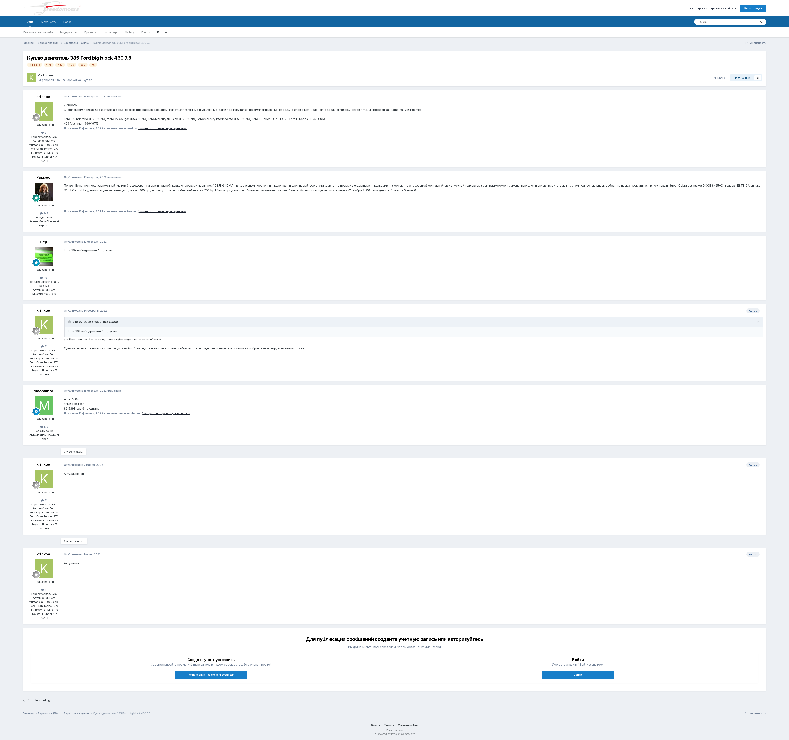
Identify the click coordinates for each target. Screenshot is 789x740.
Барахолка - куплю (79, 80)
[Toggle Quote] (70, 321)
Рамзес (43, 177)
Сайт (30, 21)
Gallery (129, 32)
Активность (48, 21)
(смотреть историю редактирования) (162, 128)
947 (45, 213)
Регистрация (753, 8)
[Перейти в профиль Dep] (44, 256)
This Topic (745, 21)
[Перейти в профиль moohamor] (44, 405)
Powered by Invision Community (395, 733)
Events (145, 32)
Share (720, 77)
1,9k (45, 277)
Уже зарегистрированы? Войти (712, 8)
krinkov (48, 75)
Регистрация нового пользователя (211, 674)
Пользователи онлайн (38, 32)
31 (45, 132)
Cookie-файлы (408, 725)
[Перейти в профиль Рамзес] (44, 192)
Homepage (111, 32)
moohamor (43, 391)
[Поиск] (761, 22)
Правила (90, 32)
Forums (162, 32)
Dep (43, 242)
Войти (578, 674)
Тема (388, 725)
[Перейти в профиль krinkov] (31, 77)
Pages (67, 21)
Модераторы (68, 32)
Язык (375, 725)
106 (45, 426)
